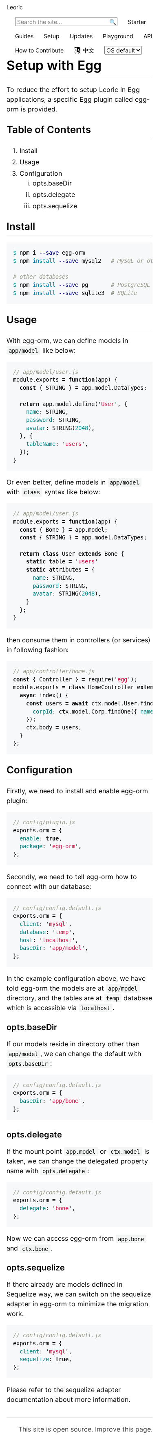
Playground (118, 36)
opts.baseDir (52, 183)
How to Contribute (39, 50)
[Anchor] (96, 129)
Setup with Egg (54, 65)
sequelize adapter (93, 1390)
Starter (137, 21)
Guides (24, 36)
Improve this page (123, 1429)
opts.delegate (54, 194)
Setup (52, 36)
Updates (81, 36)
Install (29, 150)
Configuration (41, 173)
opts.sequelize (55, 206)
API (148, 36)
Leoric (15, 7)
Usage (29, 162)
